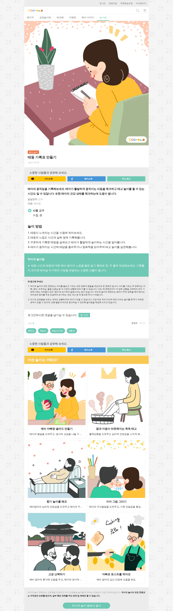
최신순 (142, 322)
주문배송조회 (126, 3)
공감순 (134, 322)
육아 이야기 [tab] (88, 17)
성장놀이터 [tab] (45, 17)
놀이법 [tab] (103, 17)
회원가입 (113, 3)
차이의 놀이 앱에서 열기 (86, 605)
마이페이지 (141, 3)
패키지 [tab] (30, 17)
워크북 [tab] (60, 17)
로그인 (103, 3)
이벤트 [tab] (72, 17)
